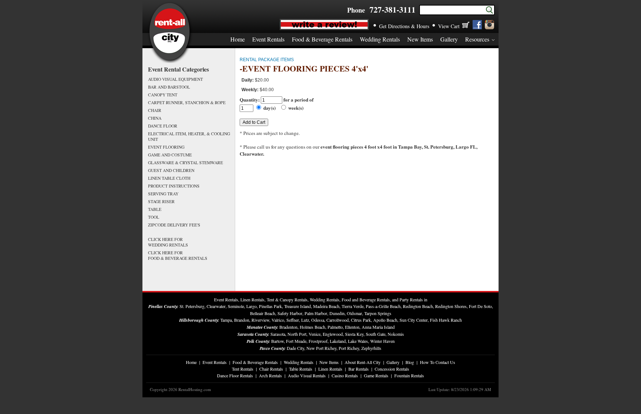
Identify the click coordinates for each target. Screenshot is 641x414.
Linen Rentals (330, 369)
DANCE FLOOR (162, 126)
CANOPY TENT (162, 94)
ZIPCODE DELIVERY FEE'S (174, 225)
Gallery (449, 39)
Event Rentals (268, 39)
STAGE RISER (161, 201)
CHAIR (154, 110)
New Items (420, 39)
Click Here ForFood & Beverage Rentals (177, 255)
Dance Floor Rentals (235, 375)
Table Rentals (300, 369)
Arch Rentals (270, 375)
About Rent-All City (363, 362)
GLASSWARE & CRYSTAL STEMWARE (185, 162)
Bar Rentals (358, 369)
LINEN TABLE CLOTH (169, 178)
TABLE (154, 209)
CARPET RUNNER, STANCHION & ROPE (187, 102)
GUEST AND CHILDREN (171, 170)
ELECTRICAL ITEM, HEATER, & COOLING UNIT (189, 136)
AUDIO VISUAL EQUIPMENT (175, 79)
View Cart (449, 26)
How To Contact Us (437, 362)
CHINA (154, 118)
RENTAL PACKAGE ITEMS (267, 59)
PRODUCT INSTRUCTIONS (174, 186)
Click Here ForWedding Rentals (168, 242)
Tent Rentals (242, 369)
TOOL (153, 217)
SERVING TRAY (163, 193)
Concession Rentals (392, 369)
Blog (409, 362)
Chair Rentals (271, 369)
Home (237, 39)
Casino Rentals (345, 375)
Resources (477, 39)
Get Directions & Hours (404, 26)
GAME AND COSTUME (170, 155)
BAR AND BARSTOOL (169, 87)
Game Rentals (376, 375)
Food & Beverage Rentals (322, 39)
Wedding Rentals (380, 39)
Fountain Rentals (409, 375)
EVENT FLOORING (166, 147)
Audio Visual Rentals (307, 375)
